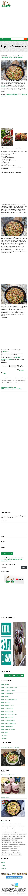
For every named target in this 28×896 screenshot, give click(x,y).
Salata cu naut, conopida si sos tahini (11, 388)
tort (9, 854)
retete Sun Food (14, 848)
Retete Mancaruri (5, 702)
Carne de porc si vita (6, 57)
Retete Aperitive (5, 684)
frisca (16, 830)
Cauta (23, 567)
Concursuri (4, 735)
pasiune (3, 86)
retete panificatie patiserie (7, 846)
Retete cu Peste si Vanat (7, 693)
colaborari (4, 830)
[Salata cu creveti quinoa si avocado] (13, 758)
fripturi (18, 377)
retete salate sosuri (5, 848)
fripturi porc (24, 377)
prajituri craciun (17, 832)
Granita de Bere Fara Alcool (8, 775)
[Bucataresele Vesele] (6, 4)
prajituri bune (9, 832)
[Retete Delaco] (14, 644)
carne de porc (4, 828)
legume (20, 830)
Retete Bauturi (4, 696)
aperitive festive (17, 823)
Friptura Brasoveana (11, 377)
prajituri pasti (4, 836)
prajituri (3, 832)
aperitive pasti (4, 826)
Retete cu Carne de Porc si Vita (7, 382)
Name (3, 536)
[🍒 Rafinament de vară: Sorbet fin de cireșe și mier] (2, 874)
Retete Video (4, 732)
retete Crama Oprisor (6, 840)
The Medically (18, 894)
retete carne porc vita (20, 380)
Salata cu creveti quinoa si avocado (10, 747)
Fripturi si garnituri (18, 57)
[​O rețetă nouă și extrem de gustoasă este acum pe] (20, 874)
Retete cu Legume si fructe (8, 690)
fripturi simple (11, 380)
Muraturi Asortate (21, 140)
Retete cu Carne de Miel (7, 708)
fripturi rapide (3, 380)
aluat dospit (4, 823)
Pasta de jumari (5, 797)
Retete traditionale (17, 852)
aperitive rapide (12, 826)
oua (24, 830)
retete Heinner (4, 844)
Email (3, 542)
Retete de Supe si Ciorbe (7, 717)
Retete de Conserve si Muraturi (9, 699)
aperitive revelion (21, 826)
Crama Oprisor (10, 830)
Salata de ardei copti (12, 94)
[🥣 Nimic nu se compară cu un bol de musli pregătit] (23, 874)
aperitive (10, 823)
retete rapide (3, 385)
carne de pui (11, 828)
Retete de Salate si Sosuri (7, 705)
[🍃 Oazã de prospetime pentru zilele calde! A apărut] (5, 874)
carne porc (3, 377)
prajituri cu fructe (14, 834)
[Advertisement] (14, 22)
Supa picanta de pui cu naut (8, 387)
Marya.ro (3, 868)
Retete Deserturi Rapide (7, 711)
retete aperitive (12, 836)
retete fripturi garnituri (19, 382)
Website (3, 547)
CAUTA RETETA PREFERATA (8, 564)
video (20, 854)
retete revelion (17, 846)
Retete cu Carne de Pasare (8, 720)
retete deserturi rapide (6, 842)
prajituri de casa (22, 834)
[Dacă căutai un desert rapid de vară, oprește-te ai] (18, 874)
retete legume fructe (13, 844)
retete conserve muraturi (17, 838)
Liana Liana (18, 56)
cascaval (17, 828)
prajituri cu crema (5, 834)
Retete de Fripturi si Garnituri (8, 723)
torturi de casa (14, 854)
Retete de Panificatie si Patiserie (9, 714)
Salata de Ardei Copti (7, 145)
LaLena (3, 865)
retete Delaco (14, 840)
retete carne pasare (21, 836)
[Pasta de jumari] (13, 808)
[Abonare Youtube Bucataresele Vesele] (14, 579)
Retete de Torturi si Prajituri (8, 729)
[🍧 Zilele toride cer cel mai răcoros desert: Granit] (25, 874)
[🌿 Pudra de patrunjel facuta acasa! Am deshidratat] (13, 874)
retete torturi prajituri (15, 850)
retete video (4, 854)
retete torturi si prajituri (6, 852)
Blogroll (3, 862)
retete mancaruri (22, 844)
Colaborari (3, 738)
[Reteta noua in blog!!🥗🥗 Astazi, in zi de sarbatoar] (8, 874)
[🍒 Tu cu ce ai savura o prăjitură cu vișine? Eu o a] (15, 874)
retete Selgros (10, 385)
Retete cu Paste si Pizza (7, 726)
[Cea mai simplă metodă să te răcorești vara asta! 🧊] (10, 874)
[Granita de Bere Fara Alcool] (13, 785)
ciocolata (22, 828)
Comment (3, 521)
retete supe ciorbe (5, 850)
